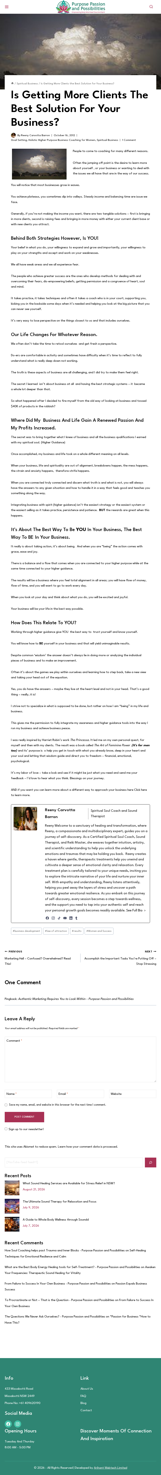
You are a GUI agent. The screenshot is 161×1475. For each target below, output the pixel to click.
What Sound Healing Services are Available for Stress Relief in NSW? (69, 1183)
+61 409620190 (29, 1403)
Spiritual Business (107, 140)
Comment (14, 1040)
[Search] (150, 1162)
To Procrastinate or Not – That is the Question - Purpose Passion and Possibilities (59, 1300)
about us (86, 1388)
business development (26, 931)
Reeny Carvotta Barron (35, 135)
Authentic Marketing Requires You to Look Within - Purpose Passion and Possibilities (76, 999)
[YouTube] (65, 918)
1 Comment (129, 140)
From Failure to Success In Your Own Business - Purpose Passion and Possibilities (58, 1283)
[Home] (12, 83)
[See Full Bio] (145, 911)
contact (86, 1410)
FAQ (83, 1396)
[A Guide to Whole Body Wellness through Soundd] (12, 1224)
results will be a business (33, 580)
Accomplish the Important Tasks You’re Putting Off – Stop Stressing (120, 958)
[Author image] (13, 135)
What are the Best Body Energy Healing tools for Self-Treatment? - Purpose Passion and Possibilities (72, 1267)
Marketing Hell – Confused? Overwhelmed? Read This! (38, 958)
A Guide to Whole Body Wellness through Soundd (56, 1219)
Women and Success (99, 931)
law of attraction (56, 931)
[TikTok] (59, 918)
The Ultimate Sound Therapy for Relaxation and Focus (59, 1201)
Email (63, 1094)
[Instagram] (53, 918)
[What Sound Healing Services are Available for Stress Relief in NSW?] (12, 1188)
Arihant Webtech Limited (110, 1468)
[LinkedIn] (71, 918)
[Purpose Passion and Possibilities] (80, 7)
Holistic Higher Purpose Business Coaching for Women (61, 140)
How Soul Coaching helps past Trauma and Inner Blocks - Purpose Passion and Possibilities (65, 1250)
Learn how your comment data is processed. (88, 1146)
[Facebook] (47, 918)
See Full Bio (134, 910)
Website (116, 1094)
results (76, 931)
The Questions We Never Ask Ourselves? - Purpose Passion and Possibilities (55, 1316)
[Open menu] (7, 7)
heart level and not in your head (106, 689)
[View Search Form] (151, 7)
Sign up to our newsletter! (26, 1129)
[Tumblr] (76, 918)
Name (11, 1094)
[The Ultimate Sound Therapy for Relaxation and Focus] (12, 1206)
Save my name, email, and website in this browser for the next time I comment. (57, 1104)
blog (83, 1403)
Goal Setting (19, 140)
